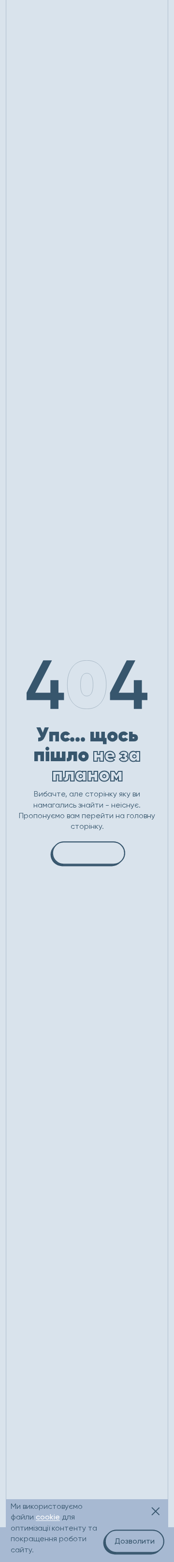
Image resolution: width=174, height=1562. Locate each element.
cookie (48, 1516)
